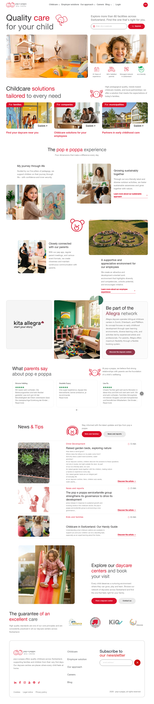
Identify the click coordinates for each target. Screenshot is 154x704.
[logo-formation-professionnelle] (95, 622)
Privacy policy (41, 692)
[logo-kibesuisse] (136, 622)
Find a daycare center (104, 601)
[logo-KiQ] (116, 622)
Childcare (53, 5)
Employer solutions (70, 5)
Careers (100, 5)
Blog (107, 5)
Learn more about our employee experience (114, 291)
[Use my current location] (94, 26)
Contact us (127, 601)
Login (118, 5)
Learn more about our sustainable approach (127, 195)
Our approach (86, 5)
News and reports (115, 434)
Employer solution (77, 659)
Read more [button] (19, 403)
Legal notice (28, 692)
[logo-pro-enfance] (75, 622)
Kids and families (92, 434)
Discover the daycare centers (120, 352)
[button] (12, 393)
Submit (137, 663)
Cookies (17, 692)
